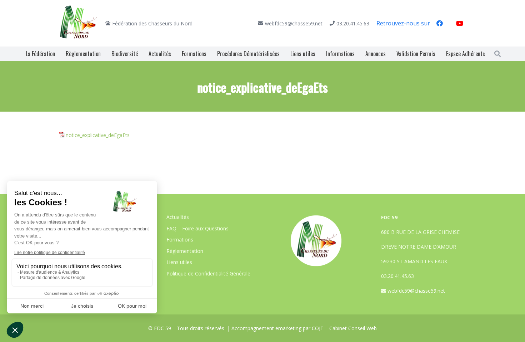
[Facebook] (439, 23)
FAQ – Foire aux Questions (197, 228)
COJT (318, 328)
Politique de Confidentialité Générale (208, 273)
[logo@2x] (78, 23)
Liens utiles (179, 262)
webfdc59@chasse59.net (416, 290)
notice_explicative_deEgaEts (98, 135)
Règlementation (184, 251)
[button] (497, 54)
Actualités (177, 217)
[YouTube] (459, 23)
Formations (179, 239)
